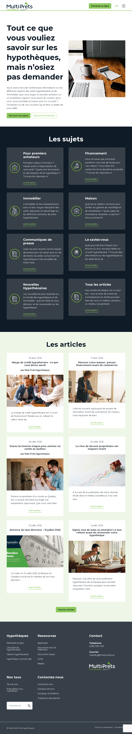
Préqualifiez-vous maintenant (15, 690)
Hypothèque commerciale (19, 659)
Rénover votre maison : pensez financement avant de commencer (97, 363)
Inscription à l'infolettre (48, 693)
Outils (40, 659)
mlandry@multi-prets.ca (101, 655)
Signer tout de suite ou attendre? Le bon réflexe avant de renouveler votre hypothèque (97, 533)
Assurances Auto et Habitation (47, 649)
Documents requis (46, 654)
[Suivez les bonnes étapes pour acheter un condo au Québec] (35, 476)
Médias (41, 664)
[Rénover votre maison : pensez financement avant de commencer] (97, 388)
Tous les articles (66, 609)
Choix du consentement (104, 727)
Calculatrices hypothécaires (13, 649)
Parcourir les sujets (18, 115)
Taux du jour (12, 684)
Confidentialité (119, 727)
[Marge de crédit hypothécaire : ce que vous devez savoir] (35, 392)
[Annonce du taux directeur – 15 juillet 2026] (35, 553)
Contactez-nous (45, 684)
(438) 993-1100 (96, 646)
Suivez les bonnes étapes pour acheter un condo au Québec (35, 447)
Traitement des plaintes (49, 698)
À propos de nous (46, 689)
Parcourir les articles (44, 115)
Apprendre (43, 643)
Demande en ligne (100, 6)
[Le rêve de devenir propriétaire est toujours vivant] (97, 472)
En (116, 6)
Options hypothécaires (18, 654)
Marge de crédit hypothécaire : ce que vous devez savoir (35, 363)
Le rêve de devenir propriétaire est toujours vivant (97, 447)
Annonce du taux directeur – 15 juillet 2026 (35, 530)
